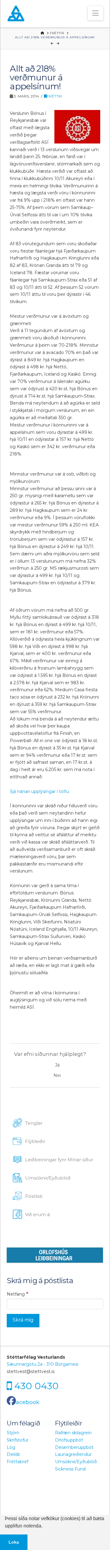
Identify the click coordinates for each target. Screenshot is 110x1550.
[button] (95, 13)
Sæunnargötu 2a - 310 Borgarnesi (42, 1364)
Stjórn (13, 1432)
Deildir (13, 1454)
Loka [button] (14, 1542)
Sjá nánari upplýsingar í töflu (39, 791)
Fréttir (54, 96)
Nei (57, 1075)
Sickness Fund (70, 1469)
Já (57, 1065)
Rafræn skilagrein (73, 1432)
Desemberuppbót (74, 1447)
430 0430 (36, 1386)
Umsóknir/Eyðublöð (76, 1461)
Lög (11, 1447)
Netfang (17, 1294)
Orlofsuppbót (69, 1440)
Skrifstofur (17, 1440)
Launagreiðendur (73, 1454)
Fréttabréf (17, 1461)
